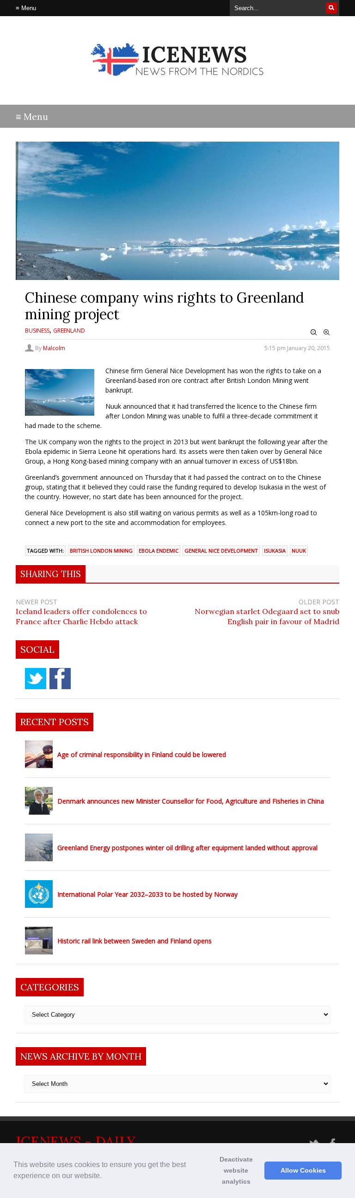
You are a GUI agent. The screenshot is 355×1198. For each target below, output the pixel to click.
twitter (35, 678)
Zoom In (327, 332)
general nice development (221, 550)
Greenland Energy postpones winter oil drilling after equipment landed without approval (187, 847)
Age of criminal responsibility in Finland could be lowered (141, 754)
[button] (105, 1176)
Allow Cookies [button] (303, 1170)
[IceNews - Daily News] (177, 83)
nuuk (299, 550)
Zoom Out (314, 332)
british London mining (101, 550)
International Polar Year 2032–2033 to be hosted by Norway (147, 894)
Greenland (69, 330)
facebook (60, 678)
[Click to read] (39, 754)
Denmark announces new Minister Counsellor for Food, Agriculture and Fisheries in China (190, 801)
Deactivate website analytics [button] (236, 1170)
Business (37, 330)
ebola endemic (158, 550)
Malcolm (54, 348)
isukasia (275, 550)
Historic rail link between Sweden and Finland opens (134, 940)
